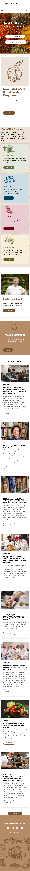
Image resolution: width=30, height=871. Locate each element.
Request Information (16, 42)
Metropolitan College (15, 823)
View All (15, 813)
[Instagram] (13, 828)
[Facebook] (8, 828)
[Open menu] (2, 10)
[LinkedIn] (17, 828)
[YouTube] (22, 828)
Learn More (9, 113)
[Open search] (28, 10)
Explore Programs (15, 36)
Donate (8, 350)
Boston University (15, 819)
